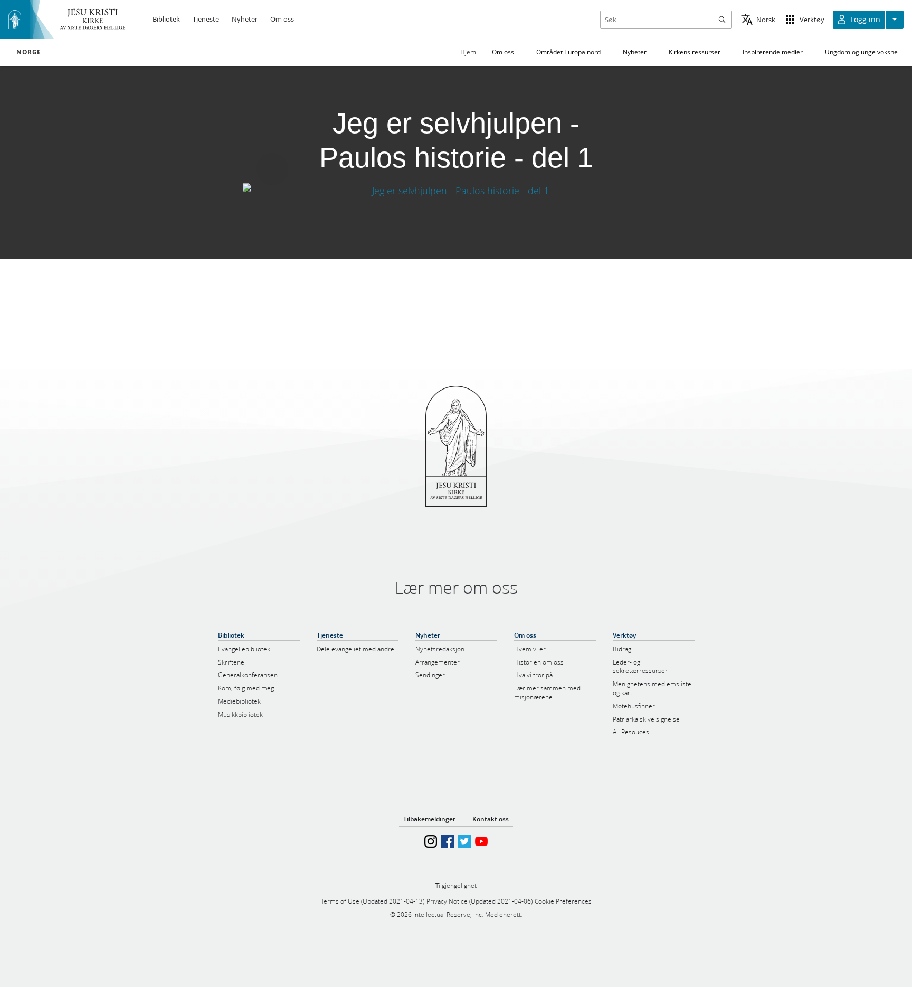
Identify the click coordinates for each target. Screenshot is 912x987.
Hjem (468, 52)
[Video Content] (456, 191)
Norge (28, 52)
